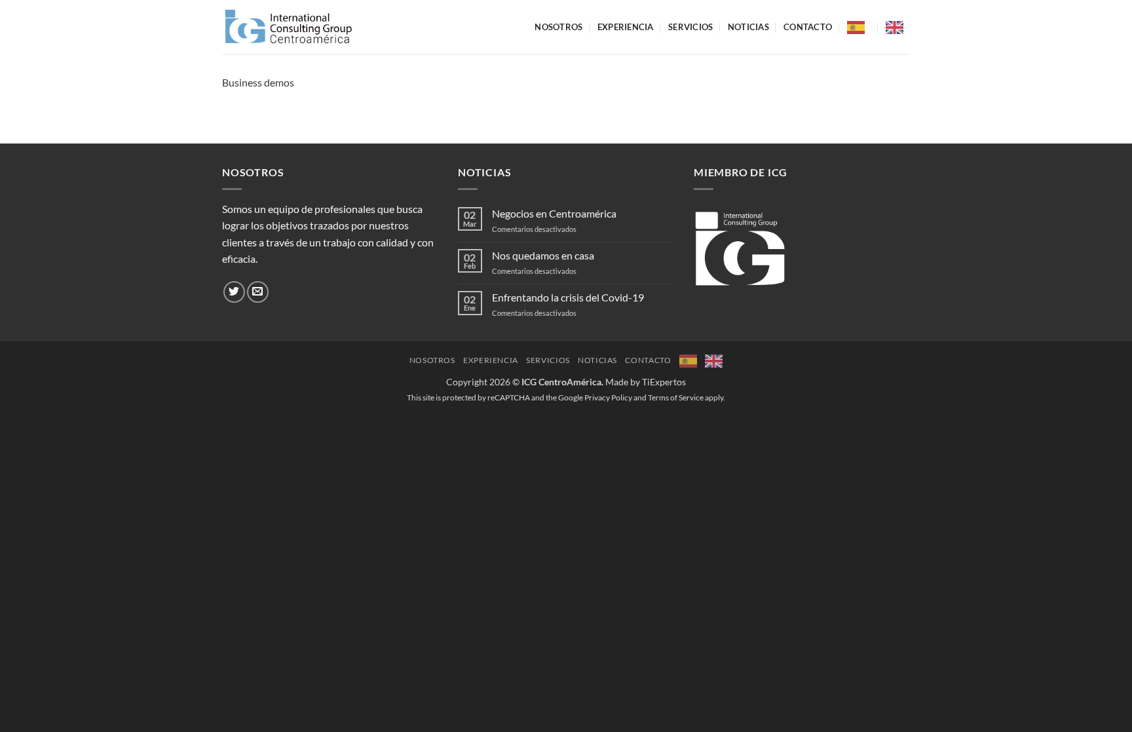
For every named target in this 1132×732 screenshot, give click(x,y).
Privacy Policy (608, 397)
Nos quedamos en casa (543, 255)
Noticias (748, 27)
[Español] (859, 27)
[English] (898, 27)
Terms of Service (676, 397)
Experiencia (625, 27)
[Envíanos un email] (258, 292)
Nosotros (558, 27)
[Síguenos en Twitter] (234, 292)
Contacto (807, 27)
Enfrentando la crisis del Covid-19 (568, 297)
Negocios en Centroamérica (554, 213)
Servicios (690, 27)
